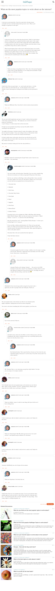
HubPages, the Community (19, 569)
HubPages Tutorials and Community (21, 508)
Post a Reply (50, 504)
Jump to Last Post (40, 12)
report (6, 28)
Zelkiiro (9, 377)
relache (9, 294)
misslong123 (10, 410)
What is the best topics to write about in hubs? (27, 559)
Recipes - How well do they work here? (25, 547)
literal (12, 313)
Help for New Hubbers (18, 520)
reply (3, 28)
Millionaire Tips (11, 79)
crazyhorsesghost (17, 166)
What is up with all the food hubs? (23, 571)
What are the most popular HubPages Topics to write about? (31, 522)
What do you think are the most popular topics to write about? (31, 510)
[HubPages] (27, 2)
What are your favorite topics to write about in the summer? (31, 534)
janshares (10, 458)
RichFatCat (10, 112)
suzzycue (10, 15)
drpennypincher (14, 150)
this (27, 32)
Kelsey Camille (11, 486)
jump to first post (43, 504)
